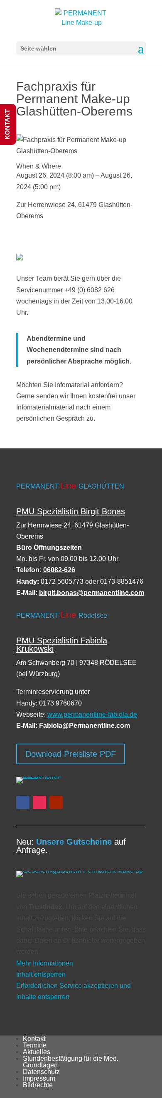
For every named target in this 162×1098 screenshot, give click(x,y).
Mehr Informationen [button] (44, 963)
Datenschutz (41, 1071)
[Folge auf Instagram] (39, 802)
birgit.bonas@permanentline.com (91, 592)
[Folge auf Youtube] (56, 802)
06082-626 (59, 569)
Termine (35, 1045)
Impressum (39, 1078)
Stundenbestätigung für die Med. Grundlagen (70, 1062)
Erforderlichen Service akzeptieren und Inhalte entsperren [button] (73, 991)
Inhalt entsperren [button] (41, 974)
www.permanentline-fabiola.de (92, 714)
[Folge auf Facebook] (22, 802)
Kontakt (34, 1038)
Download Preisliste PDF (70, 753)
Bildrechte (38, 1084)
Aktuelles (36, 1051)
